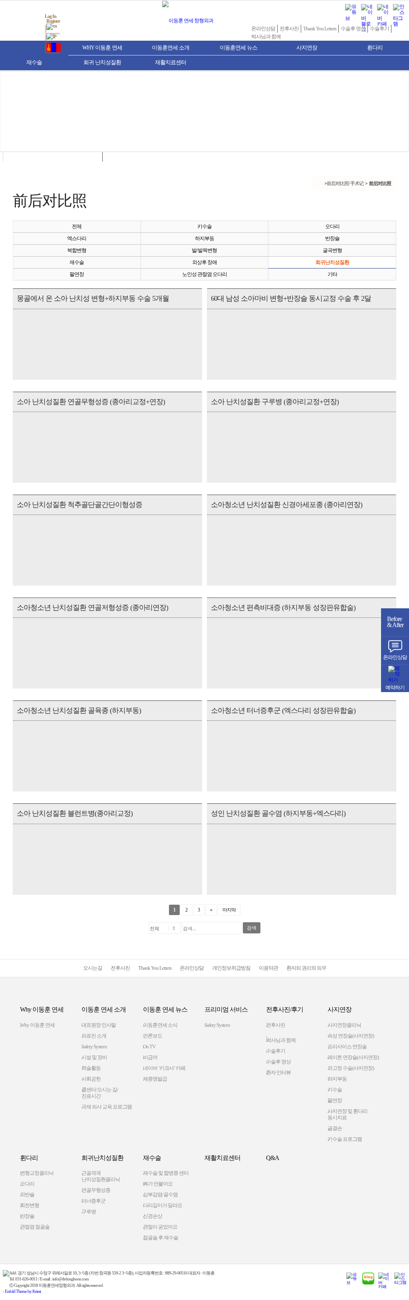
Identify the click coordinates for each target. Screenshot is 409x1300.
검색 (251, 928)
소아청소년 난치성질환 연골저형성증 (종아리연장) (92, 608)
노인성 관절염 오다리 (204, 274)
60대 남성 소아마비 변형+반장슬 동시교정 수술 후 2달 (291, 298)
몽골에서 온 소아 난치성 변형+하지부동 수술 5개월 (93, 298)
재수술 (34, 62)
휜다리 (375, 48)
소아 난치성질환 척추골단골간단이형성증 (79, 505)
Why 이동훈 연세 (102, 48)
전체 (76, 226)
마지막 (229, 910)
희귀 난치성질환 (102, 62)
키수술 (204, 226)
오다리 (332, 226)
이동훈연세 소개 (170, 48)
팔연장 (76, 274)
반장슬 (332, 238)
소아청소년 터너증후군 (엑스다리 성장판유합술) (283, 710)
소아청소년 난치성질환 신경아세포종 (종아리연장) (286, 505)
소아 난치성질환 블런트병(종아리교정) (75, 813)
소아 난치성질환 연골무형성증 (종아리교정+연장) (91, 402)
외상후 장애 (204, 262)
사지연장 (306, 48)
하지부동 (204, 238)
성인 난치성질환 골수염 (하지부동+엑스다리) (278, 813)
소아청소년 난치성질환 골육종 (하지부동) (79, 710)
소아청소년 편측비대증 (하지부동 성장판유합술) (283, 608)
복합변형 (76, 250)
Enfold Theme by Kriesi (23, 1291)
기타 (332, 274)
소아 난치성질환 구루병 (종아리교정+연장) (275, 402)
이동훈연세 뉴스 (238, 48)
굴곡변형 (332, 250)
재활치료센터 (170, 62)
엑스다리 (76, 238)
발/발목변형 (204, 250)
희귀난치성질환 (332, 262)
